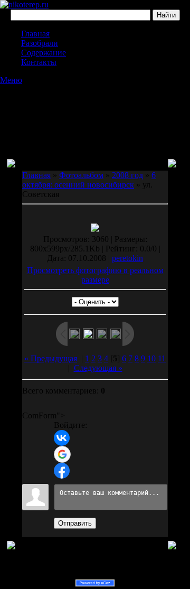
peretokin (127, 258)
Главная (35, 33)
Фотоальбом (81, 175)
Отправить (75, 523)
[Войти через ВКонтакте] (62, 438)
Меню (11, 80)
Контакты (38, 62)
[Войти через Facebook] (62, 471)
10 (151, 358)
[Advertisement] (95, 111)
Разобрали (39, 43)
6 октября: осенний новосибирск (89, 180)
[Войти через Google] (62, 454)
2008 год (127, 175)
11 (162, 358)
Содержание (43, 52)
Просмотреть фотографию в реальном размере (95, 275)
